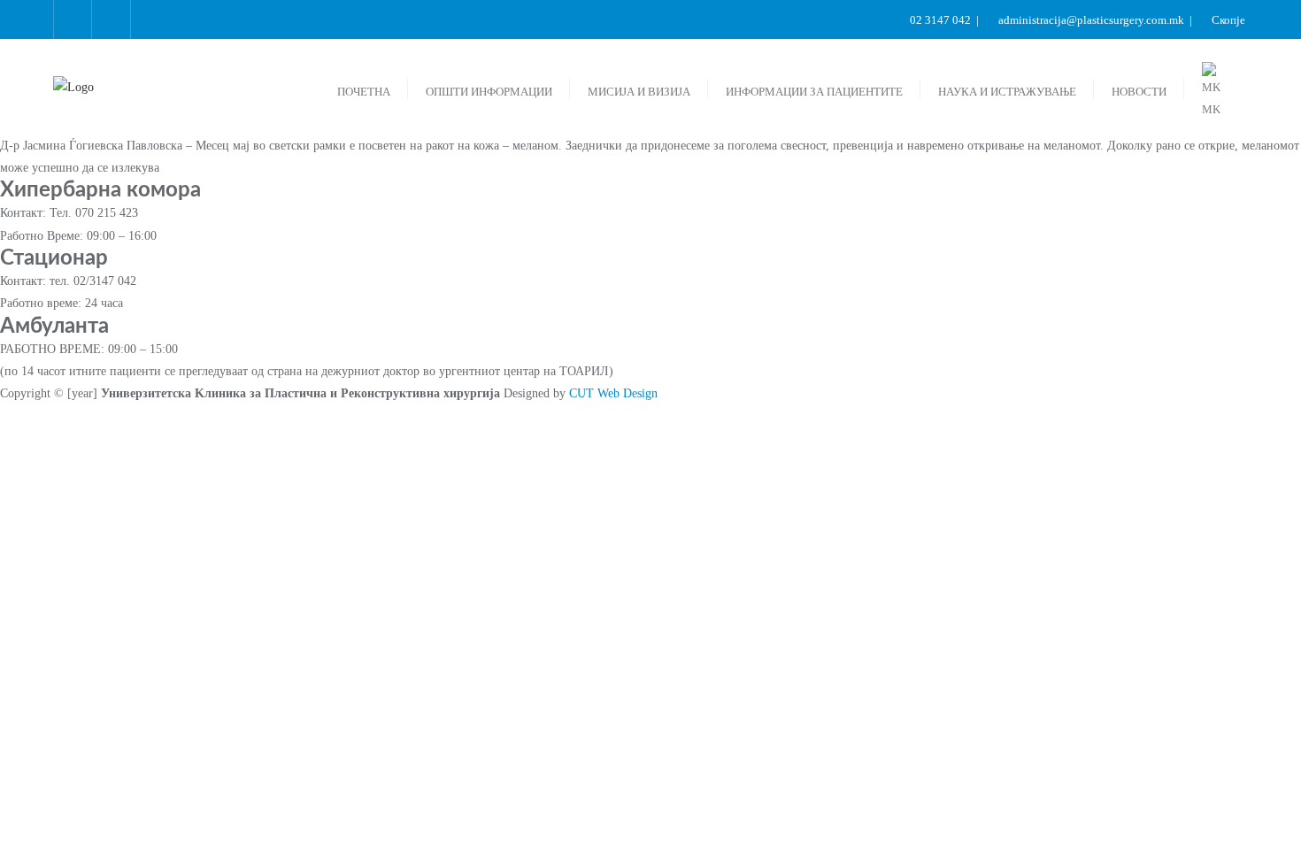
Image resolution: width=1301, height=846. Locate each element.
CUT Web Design (613, 393)
